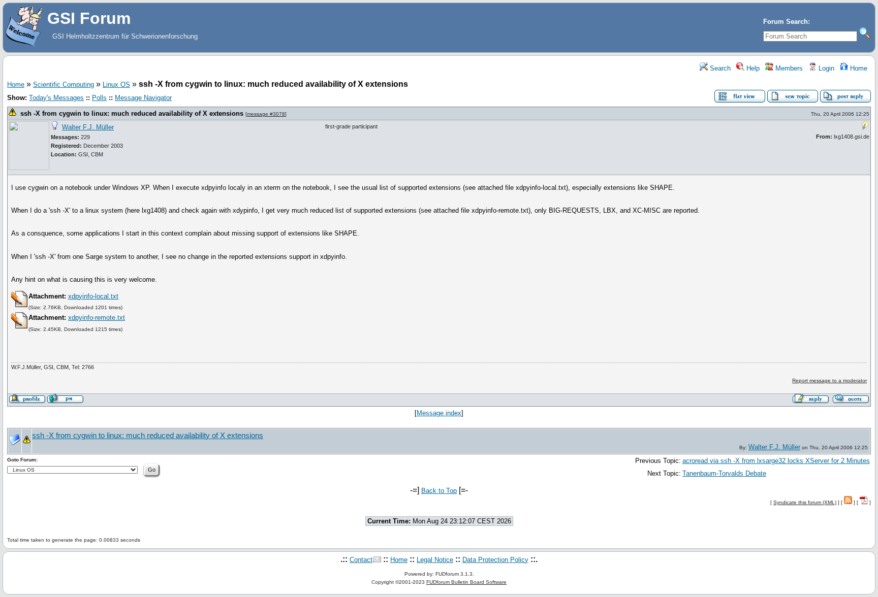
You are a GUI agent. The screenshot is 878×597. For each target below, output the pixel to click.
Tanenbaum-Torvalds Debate (724, 473)
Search (719, 68)
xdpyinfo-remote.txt (96, 317)
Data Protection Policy (495, 559)
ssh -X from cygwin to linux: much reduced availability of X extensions (131, 113)
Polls (99, 98)
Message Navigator (143, 98)
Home (857, 68)
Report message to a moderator (829, 380)
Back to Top (439, 490)
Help (752, 68)
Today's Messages (56, 98)
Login (825, 68)
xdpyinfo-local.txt (93, 296)
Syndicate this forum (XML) (804, 502)
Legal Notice (435, 559)
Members (788, 68)
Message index (439, 413)
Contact (361, 559)
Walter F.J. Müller (88, 127)
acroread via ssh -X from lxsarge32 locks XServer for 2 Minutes (776, 461)
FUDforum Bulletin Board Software (466, 582)
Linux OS (116, 84)
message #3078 (266, 114)
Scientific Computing (63, 84)
